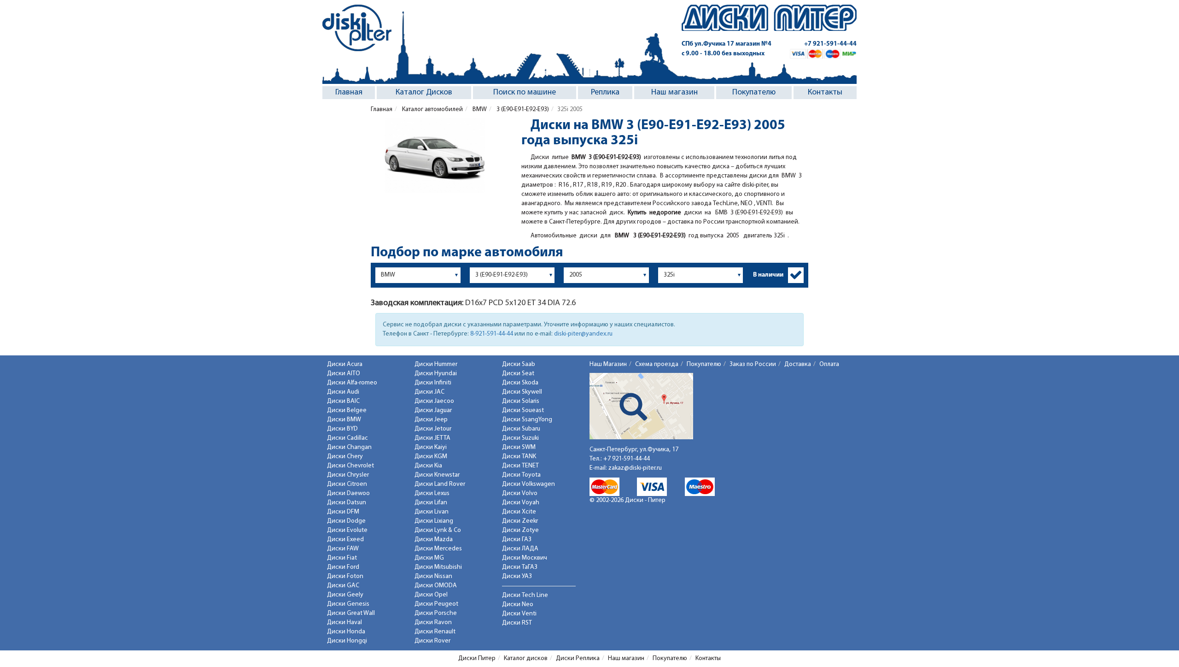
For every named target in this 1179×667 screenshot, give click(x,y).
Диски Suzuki (520, 438)
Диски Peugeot (436, 604)
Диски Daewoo (348, 493)
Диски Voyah (520, 502)
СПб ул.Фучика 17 (726, 44)
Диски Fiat (342, 558)
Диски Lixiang (433, 521)
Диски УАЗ (517, 576)
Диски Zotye (520, 530)
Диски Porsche (435, 613)
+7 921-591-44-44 (830, 44)
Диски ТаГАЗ (519, 567)
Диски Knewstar (437, 475)
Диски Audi (343, 392)
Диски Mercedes (438, 548)
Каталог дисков (526, 658)
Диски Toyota (521, 475)
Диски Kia (428, 465)
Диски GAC (343, 585)
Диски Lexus (431, 493)
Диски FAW (343, 548)
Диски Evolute (347, 530)
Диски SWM (519, 447)
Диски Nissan (433, 576)
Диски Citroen (347, 484)
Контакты (825, 93)
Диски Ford (343, 567)
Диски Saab (518, 364)
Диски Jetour (432, 428)
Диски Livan (431, 511)
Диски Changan (349, 447)
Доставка (797, 364)
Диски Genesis (348, 604)
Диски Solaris (520, 401)
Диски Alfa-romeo (352, 382)
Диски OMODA (435, 585)
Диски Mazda (433, 539)
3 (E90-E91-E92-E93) (522, 109)
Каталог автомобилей (432, 109)
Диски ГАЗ (516, 539)
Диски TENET (520, 465)
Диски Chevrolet (350, 465)
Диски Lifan (430, 502)
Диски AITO (343, 373)
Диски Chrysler (348, 475)
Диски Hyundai (435, 373)
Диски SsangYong (527, 419)
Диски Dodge (346, 521)
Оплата (829, 364)
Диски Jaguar (433, 410)
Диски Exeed (345, 539)
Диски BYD (342, 428)
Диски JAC (429, 392)
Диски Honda (346, 631)
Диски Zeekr (520, 521)
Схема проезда (656, 364)
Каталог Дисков (424, 93)
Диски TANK (519, 456)
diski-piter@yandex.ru (583, 334)
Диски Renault (434, 631)
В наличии (768, 275)
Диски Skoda (520, 382)
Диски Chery (345, 456)
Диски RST (517, 623)
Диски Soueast (523, 410)
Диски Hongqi (347, 640)
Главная (348, 93)
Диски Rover (432, 640)
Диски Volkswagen (528, 484)
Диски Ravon (433, 622)
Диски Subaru (521, 428)
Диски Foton (345, 576)
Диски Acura (344, 364)
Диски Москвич (524, 558)
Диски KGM (430, 456)
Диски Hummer (435, 364)
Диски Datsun (346, 502)
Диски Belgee (347, 410)
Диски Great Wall (351, 613)
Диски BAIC (343, 401)
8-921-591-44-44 (491, 334)
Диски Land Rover (439, 484)
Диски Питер (477, 658)
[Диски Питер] (356, 27)
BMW (479, 109)
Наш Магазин (608, 364)
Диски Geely (345, 594)
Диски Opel (431, 594)
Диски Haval (344, 622)
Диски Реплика (578, 658)
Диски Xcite (519, 511)
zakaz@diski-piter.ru (635, 468)
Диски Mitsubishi (438, 567)
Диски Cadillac (347, 438)
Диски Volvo (519, 493)
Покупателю (754, 93)
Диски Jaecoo (434, 401)
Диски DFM (343, 511)
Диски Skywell (522, 392)
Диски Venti (519, 613)
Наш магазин (674, 93)
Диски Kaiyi (430, 447)
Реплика (605, 93)
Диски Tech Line (525, 595)
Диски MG (429, 558)
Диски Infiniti (432, 382)
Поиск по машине (524, 93)
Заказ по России (753, 364)
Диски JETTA (432, 438)
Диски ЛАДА (520, 548)
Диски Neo (517, 604)
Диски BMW (344, 419)
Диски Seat (518, 373)
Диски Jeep (431, 419)
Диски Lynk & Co (437, 530)
